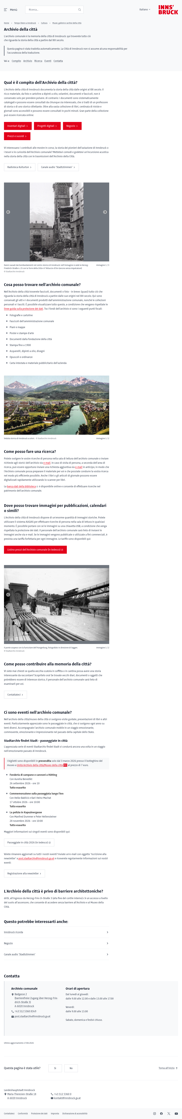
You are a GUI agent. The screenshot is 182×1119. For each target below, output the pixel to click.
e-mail (46, 463)
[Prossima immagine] (105, 212)
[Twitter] (169, 1113)
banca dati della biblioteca (21, 486)
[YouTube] (176, 1113)
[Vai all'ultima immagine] (8, 212)
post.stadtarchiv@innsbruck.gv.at (36, 858)
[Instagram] (154, 1113)
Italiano (143, 9)
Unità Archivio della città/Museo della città (40, 765)
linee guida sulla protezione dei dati (23, 308)
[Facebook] (161, 1113)
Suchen (79, 10)
